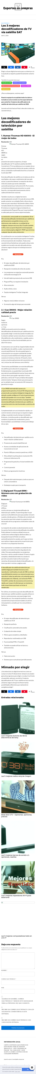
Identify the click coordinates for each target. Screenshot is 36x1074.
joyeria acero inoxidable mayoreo (14, 1059)
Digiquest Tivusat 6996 (15, 491)
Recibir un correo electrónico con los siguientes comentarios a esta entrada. (18, 1011)
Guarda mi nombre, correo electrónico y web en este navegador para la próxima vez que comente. (17, 1001)
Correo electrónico (8, 979)
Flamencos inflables (26, 85)
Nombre (4, 970)
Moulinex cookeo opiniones (19, 82)
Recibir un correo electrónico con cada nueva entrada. (16, 1021)
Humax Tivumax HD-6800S (17, 135)
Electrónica (5, 23)
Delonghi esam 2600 (6, 82)
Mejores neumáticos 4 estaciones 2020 (10, 85)
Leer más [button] (17, 1071)
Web (2, 987)
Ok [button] (28, 1069)
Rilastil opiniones (6, 89)
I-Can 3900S (10, 310)
